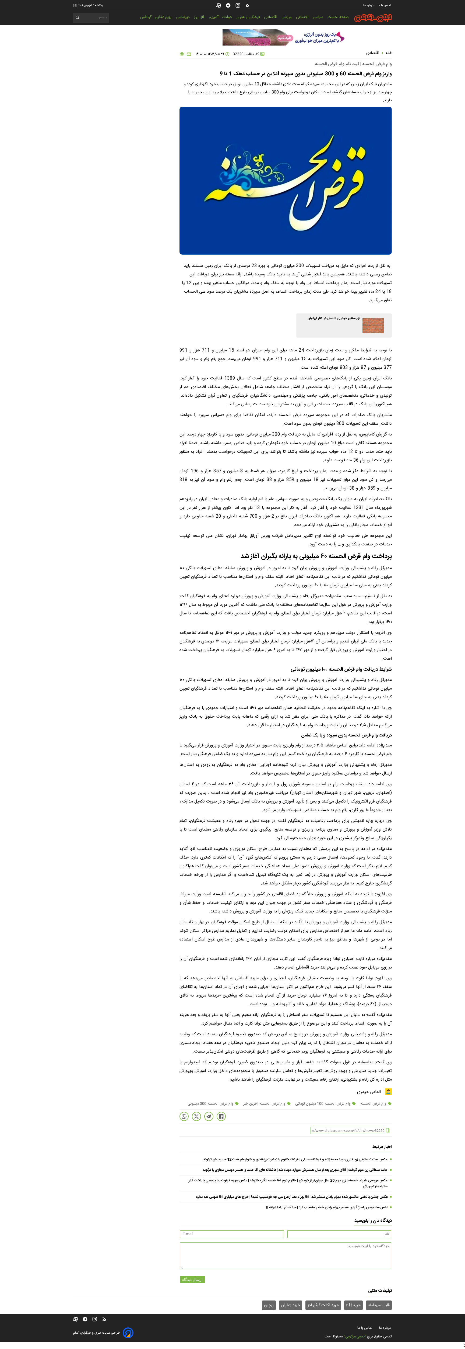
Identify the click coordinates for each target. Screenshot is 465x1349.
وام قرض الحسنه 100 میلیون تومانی (323, 1104)
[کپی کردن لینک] (387, 1130)
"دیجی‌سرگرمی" (355, 1337)
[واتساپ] (184, 1116)
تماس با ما (385, 5)
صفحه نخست (338, 17)
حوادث (227, 17)
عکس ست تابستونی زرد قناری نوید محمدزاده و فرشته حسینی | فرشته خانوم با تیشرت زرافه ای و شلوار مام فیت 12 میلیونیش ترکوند (295, 1160)
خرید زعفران (290, 1305)
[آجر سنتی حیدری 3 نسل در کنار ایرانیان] (373, 325)
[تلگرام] (228, 5)
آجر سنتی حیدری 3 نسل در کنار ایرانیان (334, 318)
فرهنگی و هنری (249, 17)
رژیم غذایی (163, 17)
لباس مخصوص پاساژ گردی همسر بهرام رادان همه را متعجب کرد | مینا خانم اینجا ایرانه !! (327, 1207)
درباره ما (368, 5)
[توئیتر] (196, 1116)
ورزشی (287, 17)
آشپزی (214, 17)
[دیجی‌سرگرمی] (373, 18)
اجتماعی (302, 17)
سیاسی (318, 17)
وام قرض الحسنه (373, 1104)
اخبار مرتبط (382, 1147)
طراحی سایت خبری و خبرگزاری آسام (96, 1333)
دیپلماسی (183, 17)
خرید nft (353, 1305)
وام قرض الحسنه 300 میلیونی (211, 1104)
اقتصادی (271, 17)
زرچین (269, 1305)
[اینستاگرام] (238, 5)
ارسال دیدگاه (192, 1279)
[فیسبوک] (221, 1116)
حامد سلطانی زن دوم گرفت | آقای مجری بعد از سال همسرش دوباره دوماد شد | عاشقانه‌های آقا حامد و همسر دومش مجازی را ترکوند (295, 1170)
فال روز (200, 17)
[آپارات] (218, 5)
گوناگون (146, 17)
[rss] (247, 5)
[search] (77, 18)
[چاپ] (181, 54)
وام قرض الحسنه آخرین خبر (264, 1104)
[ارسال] (187, 54)
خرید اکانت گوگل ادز (323, 1305)
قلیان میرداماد (379, 1305)
